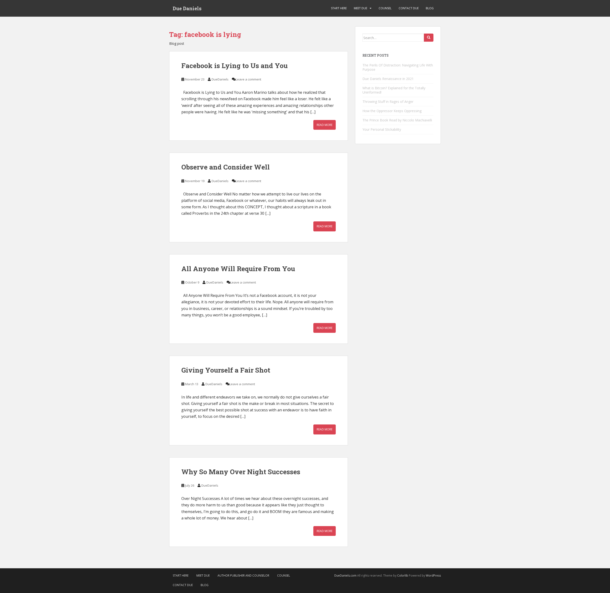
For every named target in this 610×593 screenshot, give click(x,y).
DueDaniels (220, 79)
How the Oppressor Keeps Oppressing (392, 111)
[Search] (428, 38)
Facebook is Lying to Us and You (234, 65)
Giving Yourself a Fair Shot (225, 370)
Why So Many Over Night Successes (240, 471)
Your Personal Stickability (381, 129)
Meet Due (360, 8)
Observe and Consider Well (225, 167)
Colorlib (402, 575)
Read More (324, 125)
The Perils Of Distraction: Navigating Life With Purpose (397, 67)
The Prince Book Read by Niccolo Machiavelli (397, 120)
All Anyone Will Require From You (238, 268)
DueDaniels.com (345, 575)
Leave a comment (248, 79)
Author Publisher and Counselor (243, 575)
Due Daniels (187, 8)
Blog (430, 8)
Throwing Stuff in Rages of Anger (387, 101)
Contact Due (409, 8)
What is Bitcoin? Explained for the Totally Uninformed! (393, 90)
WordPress (433, 575)
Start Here (339, 8)
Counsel (385, 8)
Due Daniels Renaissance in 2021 (388, 78)
